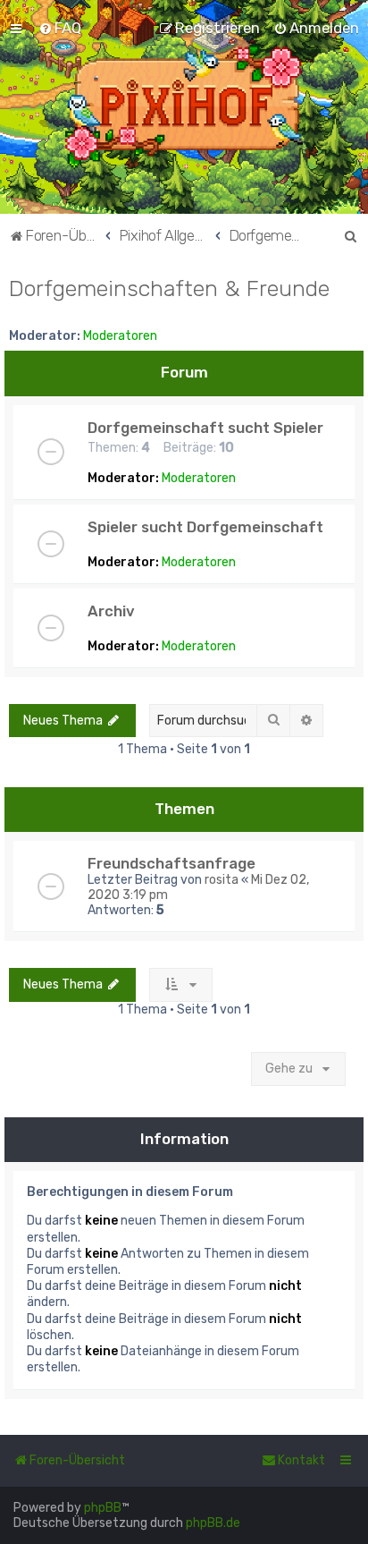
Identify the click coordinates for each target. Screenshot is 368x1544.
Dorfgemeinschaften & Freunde (169, 288)
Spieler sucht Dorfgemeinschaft (205, 527)
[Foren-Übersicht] (184, 107)
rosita (221, 879)
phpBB (102, 1507)
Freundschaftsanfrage (171, 863)
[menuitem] (59, 27)
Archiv (111, 611)
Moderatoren (120, 336)
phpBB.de (213, 1523)
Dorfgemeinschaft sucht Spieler (205, 428)
